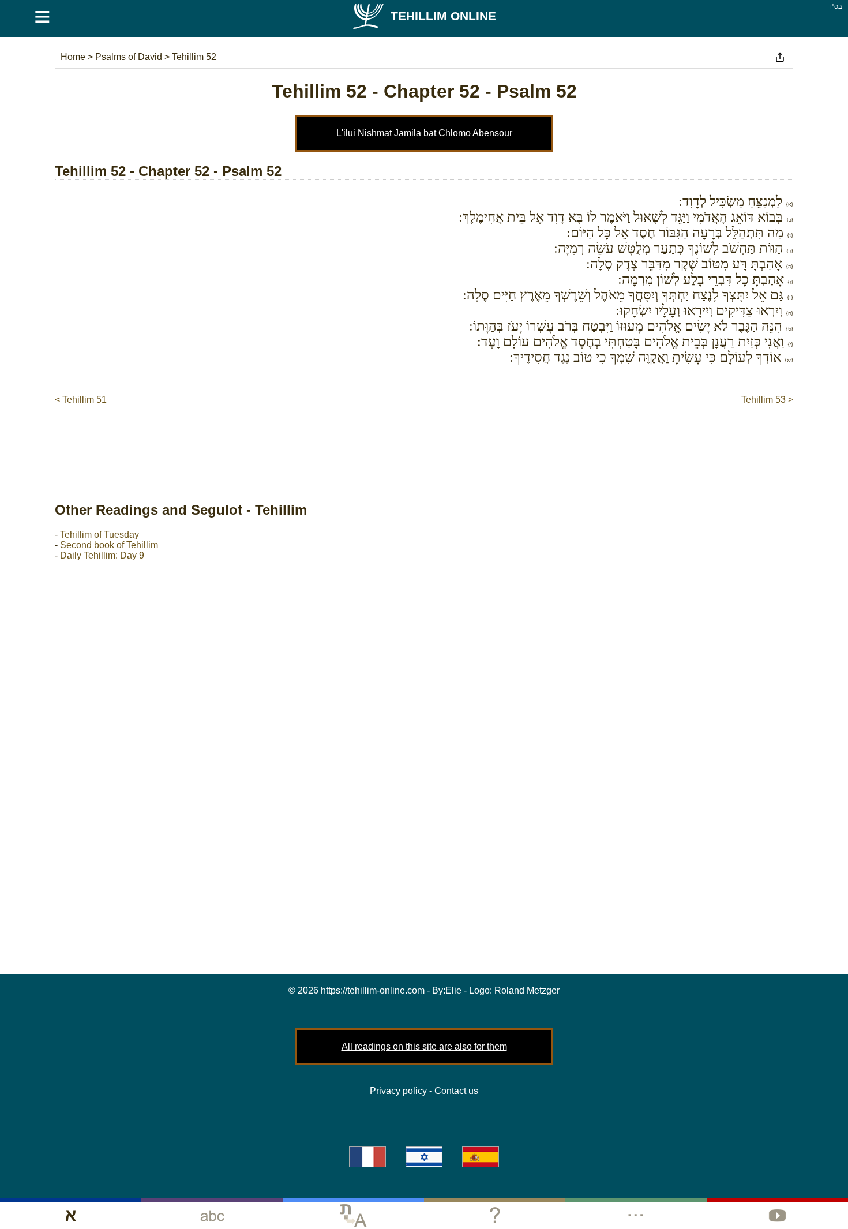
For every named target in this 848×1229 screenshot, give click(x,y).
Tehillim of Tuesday (99, 534)
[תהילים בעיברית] (424, 1156)
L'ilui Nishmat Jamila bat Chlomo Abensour (424, 133)
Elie (453, 990)
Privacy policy (398, 1091)
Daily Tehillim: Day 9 (102, 555)
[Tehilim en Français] (367, 1156)
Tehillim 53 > (767, 399)
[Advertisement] (424, 441)
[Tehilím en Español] (480, 1156)
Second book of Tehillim (109, 545)
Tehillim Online (443, 16)
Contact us (456, 1091)
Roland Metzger (527, 990)
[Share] (780, 57)
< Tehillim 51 (81, 399)
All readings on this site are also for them (424, 1046)
